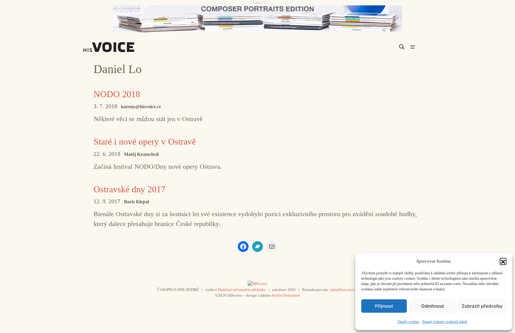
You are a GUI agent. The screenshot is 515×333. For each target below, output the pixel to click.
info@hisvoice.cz (344, 289)
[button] (503, 261)
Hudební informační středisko (242, 289)
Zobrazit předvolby (482, 306)
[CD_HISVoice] (257, 18)
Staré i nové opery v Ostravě (145, 141)
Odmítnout (432, 306)
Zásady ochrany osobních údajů (444, 322)
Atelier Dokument (285, 295)
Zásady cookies (408, 322)
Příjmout (384, 306)
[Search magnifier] (402, 47)
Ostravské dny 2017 (129, 189)
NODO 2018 (117, 94)
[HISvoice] (122, 47)
